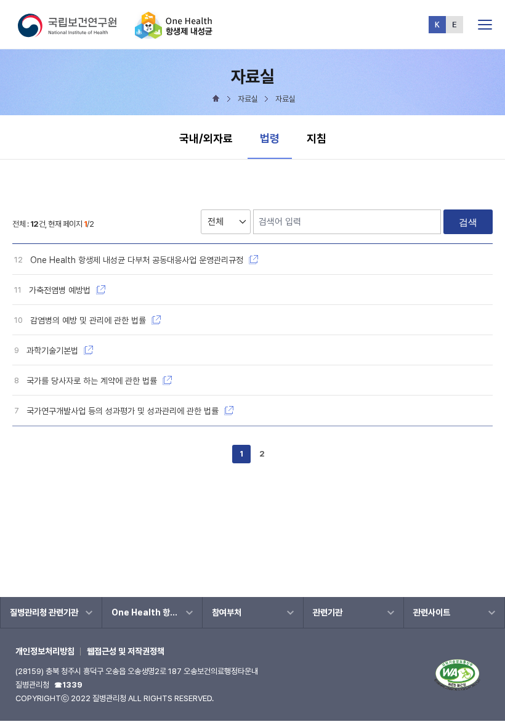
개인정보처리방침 (45, 651)
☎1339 (68, 684)
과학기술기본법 (53, 350)
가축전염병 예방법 (61, 290)
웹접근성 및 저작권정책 (125, 651)
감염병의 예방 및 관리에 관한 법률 (89, 320)
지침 (316, 138)
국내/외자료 (206, 138)
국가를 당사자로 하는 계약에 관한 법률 (93, 381)
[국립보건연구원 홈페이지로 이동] (75, 34)
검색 (468, 222)
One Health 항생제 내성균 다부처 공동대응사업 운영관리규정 (138, 260)
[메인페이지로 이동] (173, 34)
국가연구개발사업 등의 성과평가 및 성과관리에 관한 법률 (123, 411)
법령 (275, 138)
